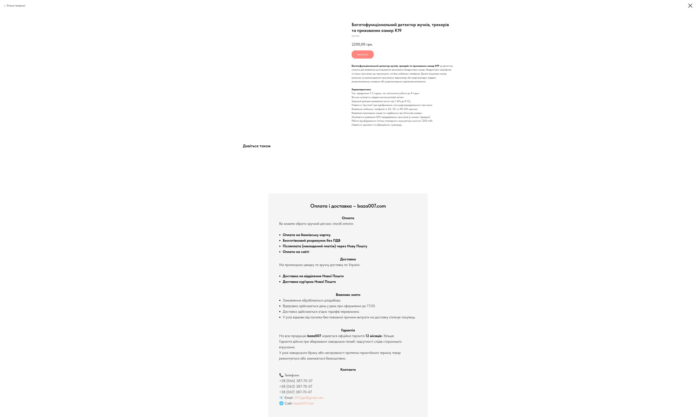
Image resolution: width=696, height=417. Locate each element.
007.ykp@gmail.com (308, 397)
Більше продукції (16, 5)
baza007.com (304, 403)
